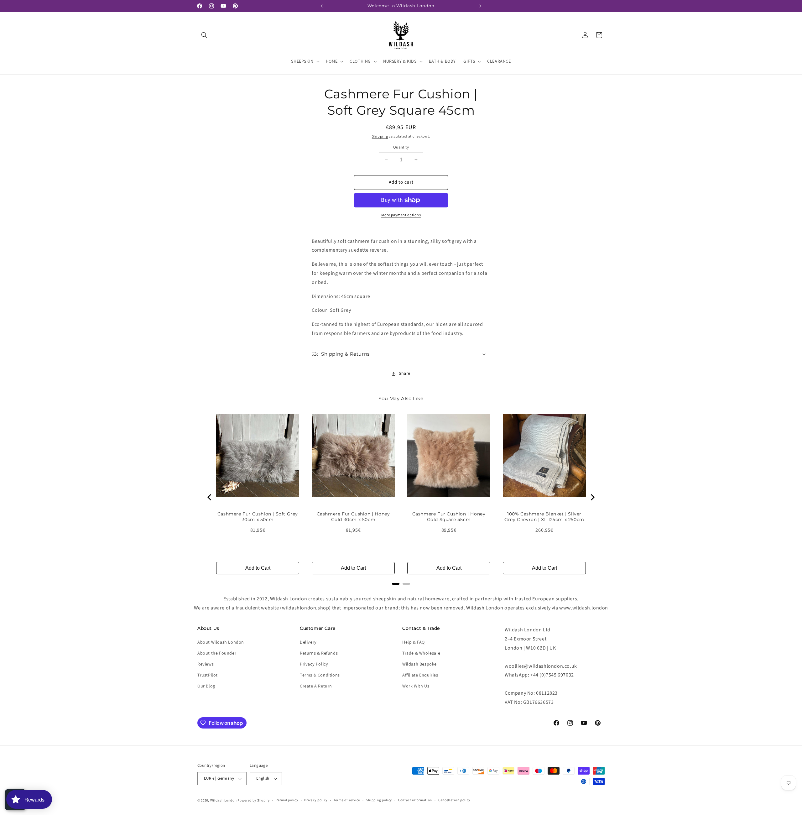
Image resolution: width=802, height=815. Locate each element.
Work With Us (415, 686)
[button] (204, 35)
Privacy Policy (314, 664)
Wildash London (223, 800)
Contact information (415, 800)
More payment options (401, 215)
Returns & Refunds (319, 653)
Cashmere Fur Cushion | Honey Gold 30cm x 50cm (353, 516)
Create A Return (316, 686)
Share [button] (404, 373)
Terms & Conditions (320, 675)
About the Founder (216, 653)
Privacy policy (315, 800)
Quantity (401, 147)
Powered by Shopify (253, 800)
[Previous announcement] (322, 6)
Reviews (205, 664)
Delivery (308, 642)
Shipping (380, 136)
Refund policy (287, 800)
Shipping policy (379, 800)
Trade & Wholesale (421, 653)
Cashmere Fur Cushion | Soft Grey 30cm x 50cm (257, 516)
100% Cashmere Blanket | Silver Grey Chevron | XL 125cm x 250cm (544, 516)
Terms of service (347, 800)
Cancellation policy (454, 800)
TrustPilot (207, 675)
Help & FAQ (413, 642)
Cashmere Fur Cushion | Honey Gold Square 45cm (449, 516)
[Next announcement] (480, 6)
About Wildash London (220, 642)
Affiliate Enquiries (420, 675)
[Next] (592, 497)
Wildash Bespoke (419, 664)
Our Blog (206, 686)
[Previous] (210, 497)
